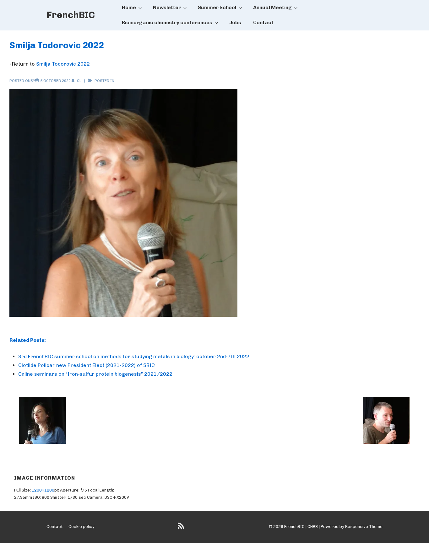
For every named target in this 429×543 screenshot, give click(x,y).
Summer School (217, 7)
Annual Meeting (272, 7)
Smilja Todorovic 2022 (63, 64)
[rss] (182, 528)
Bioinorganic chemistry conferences (167, 22)
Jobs (235, 22)
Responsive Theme (364, 526)
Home (129, 7)
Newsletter (167, 7)
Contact (263, 22)
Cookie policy (81, 526)
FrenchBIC (70, 15)
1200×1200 (43, 490)
